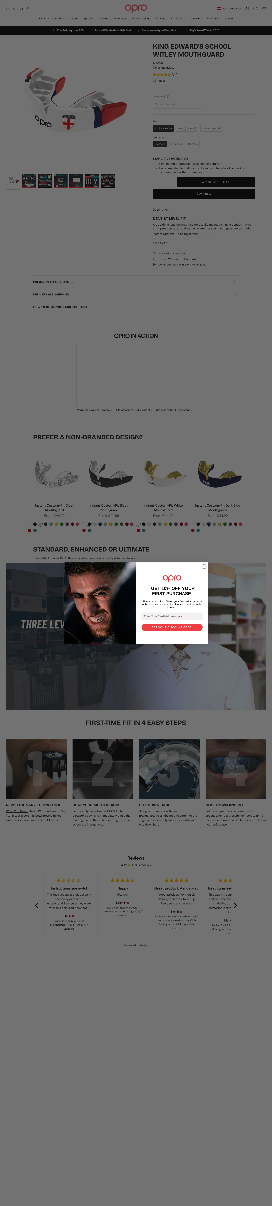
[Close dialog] (204, 566)
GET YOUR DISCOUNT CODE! (172, 627)
